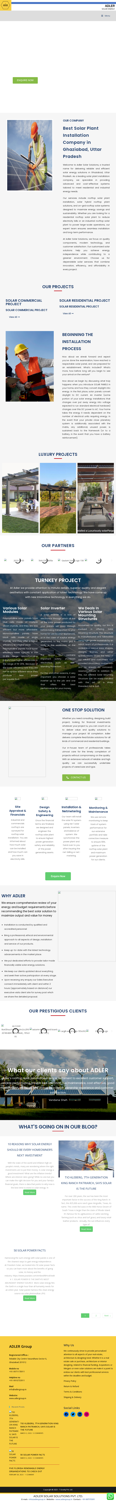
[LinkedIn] (79, 1414)
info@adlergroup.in (17, 1389)
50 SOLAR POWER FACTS (32, 1454)
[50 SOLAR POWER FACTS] (14, 1456)
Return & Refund (71, 1386)
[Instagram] (86, 1414)
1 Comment (29, 1475)
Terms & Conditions (73, 1391)
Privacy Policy (70, 1381)
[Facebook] (66, 1414)
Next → (107, 1315)
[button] (4, 560)
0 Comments (38, 1433)
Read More (30, 1192)
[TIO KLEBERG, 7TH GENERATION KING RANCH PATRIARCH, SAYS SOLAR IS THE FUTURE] (14, 1428)
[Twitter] (73, 1414)
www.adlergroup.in (17, 1398)
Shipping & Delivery (72, 1397)
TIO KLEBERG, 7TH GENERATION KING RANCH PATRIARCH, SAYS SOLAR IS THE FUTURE (39, 1426)
